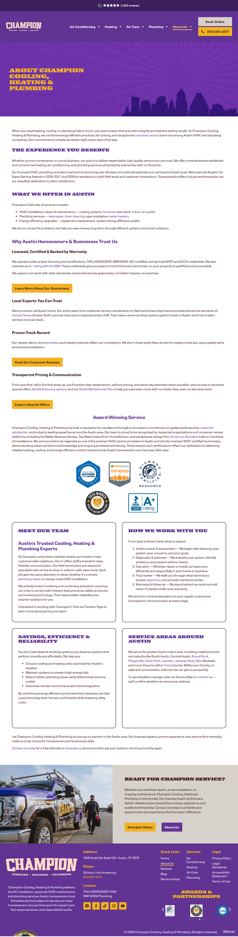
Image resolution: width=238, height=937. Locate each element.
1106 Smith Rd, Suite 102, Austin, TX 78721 (111, 858)
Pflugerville (136, 661)
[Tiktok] (105, 906)
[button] (119, 5)
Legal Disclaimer (219, 865)
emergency (73, 748)
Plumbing (156, 27)
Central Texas (21, 315)
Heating (111, 27)
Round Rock (200, 656)
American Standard (184, 436)
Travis (168, 665)
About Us (180, 27)
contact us (204, 677)
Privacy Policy (221, 858)
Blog (164, 874)
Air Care (132, 27)
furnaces (109, 212)
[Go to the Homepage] (24, 27)
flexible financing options (49, 389)
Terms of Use (221, 881)
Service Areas (170, 879)
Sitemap (229, 931)
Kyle (198, 661)
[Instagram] (114, 906)
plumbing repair (29, 579)
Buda (190, 661)
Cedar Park (152, 661)
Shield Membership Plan (96, 389)
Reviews (166, 868)
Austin (89, 131)
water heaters (119, 216)
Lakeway (180, 661)
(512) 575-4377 (92, 877)
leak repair (56, 216)
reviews (53, 342)
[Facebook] (87, 906)
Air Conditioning (83, 27)
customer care (145, 135)
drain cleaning (75, 216)
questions (153, 580)
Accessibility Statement (221, 874)
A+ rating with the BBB (44, 266)
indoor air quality (143, 212)
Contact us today (23, 748)
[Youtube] (122, 906)
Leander (167, 661)
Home (165, 858)
